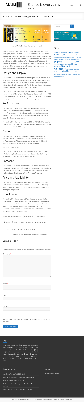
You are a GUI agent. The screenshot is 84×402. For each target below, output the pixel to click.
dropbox (76, 52)
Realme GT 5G (29, 216)
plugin (61, 62)
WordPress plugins (59, 76)
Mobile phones (16, 216)
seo (77, 61)
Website (6, 306)
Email (5, 296)
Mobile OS (63, 59)
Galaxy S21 (57, 57)
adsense (57, 52)
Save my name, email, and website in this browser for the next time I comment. (26, 320)
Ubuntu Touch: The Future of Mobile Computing (30, 234)
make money (57, 59)
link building (78, 57)
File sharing (60, 54)
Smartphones (75, 69)
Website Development (66, 74)
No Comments (41, 222)
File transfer (66, 54)
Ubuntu (78, 72)
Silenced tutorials (9, 354)
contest (71, 52)
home (73, 57)
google (68, 57)
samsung (73, 62)
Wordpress (76, 74)
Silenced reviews (58, 64)
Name (5, 284)
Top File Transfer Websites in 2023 (13, 380)
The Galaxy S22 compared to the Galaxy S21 (21, 229)
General (30, 222)
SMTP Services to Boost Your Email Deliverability (18, 377)
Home (71, 5)
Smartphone (41, 216)
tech (69, 72)
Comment (7, 254)
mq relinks (76, 59)
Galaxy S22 (63, 57)
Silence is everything (44, 4)
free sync (78, 54)
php (56, 61)
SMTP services (58, 72)
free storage (73, 54)
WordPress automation (52, 373)
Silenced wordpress (62, 67)
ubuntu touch (57, 74)
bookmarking (64, 52)
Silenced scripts (67, 64)
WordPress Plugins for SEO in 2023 (14, 374)
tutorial (73, 72)
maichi (8, 222)
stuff (65, 71)
